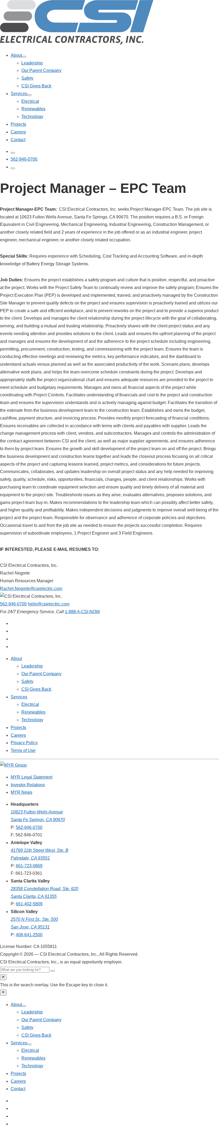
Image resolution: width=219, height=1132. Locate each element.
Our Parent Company (41, 70)
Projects (18, 124)
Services (19, 93)
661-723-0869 (29, 865)
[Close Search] (3, 977)
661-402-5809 (29, 904)
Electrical (30, 101)
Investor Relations (28, 784)
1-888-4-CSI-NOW (82, 611)
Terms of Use (23, 750)
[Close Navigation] (3, 992)
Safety (27, 78)
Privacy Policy (24, 742)
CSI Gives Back (36, 86)
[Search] (52, 971)
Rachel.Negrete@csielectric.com (31, 588)
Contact (18, 139)
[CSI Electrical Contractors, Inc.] (76, 43)
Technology (32, 116)
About (16, 55)
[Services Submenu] (29, 95)
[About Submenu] (24, 57)
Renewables (33, 109)
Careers (18, 132)
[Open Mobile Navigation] (13, 168)
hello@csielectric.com (48, 603)
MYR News (21, 792)
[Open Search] (13, 153)
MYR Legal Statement (31, 777)
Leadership (32, 63)
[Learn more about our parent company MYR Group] (13, 765)
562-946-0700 (13, 603)
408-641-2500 (29, 934)
